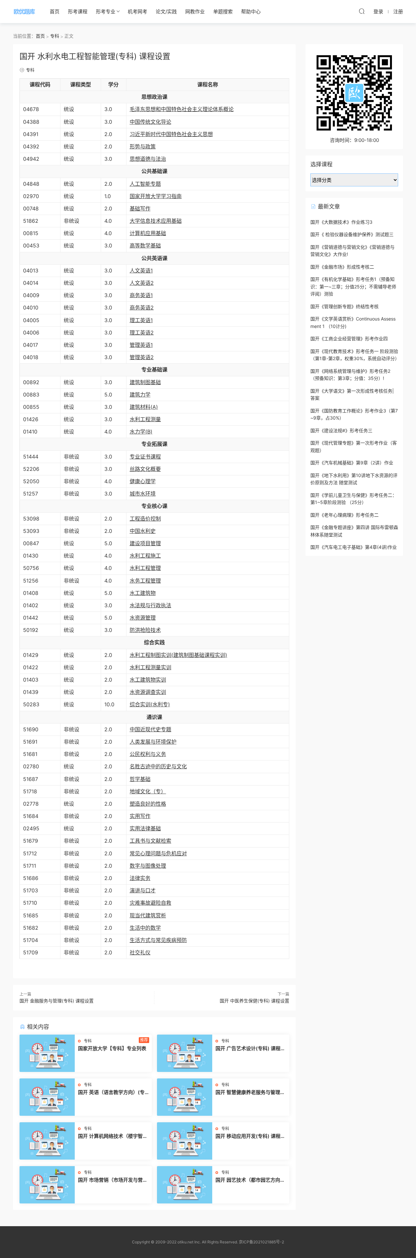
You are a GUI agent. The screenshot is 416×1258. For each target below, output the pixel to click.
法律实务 (140, 878)
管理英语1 (141, 345)
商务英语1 (141, 295)
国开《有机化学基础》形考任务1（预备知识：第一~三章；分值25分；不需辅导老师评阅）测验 (353, 286)
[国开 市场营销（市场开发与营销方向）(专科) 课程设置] (47, 1184)
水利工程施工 (145, 555)
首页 (54, 11)
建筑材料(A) (144, 407)
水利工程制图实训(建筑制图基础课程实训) (178, 655)
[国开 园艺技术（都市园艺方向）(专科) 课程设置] (184, 1184)
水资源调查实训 (148, 692)
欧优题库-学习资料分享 (24, 11)
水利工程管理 (145, 568)
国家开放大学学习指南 (156, 196)
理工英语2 (142, 332)
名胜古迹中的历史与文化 (158, 766)
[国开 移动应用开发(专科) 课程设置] (184, 1141)
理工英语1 (141, 320)
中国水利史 (143, 531)
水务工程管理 (145, 580)
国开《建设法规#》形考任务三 (341, 430)
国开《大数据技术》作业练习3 (341, 222)
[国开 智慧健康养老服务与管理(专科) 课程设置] (184, 1097)
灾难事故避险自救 (150, 902)
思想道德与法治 (148, 159)
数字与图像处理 (148, 865)
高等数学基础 (145, 245)
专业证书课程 (145, 456)
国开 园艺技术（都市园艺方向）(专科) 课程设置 (250, 1180)
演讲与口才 (143, 890)
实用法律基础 (145, 828)
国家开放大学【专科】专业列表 (112, 1048)
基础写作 (140, 208)
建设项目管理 (145, 543)
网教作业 (195, 11)
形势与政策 (143, 146)
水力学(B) (141, 431)
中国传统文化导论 (150, 122)
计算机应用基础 (148, 233)
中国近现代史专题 (150, 729)
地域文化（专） (148, 791)
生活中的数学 (145, 928)
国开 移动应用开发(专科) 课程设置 (250, 1136)
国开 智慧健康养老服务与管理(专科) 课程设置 (247, 1092)
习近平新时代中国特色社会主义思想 (171, 134)
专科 (30, 69)
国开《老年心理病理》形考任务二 (344, 515)
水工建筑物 (143, 593)
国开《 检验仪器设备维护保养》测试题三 (352, 234)
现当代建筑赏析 (148, 915)
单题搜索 (223, 11)
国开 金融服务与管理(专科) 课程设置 (57, 1000)
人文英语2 (142, 283)
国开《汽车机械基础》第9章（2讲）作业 (351, 462)
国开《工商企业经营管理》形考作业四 (349, 338)
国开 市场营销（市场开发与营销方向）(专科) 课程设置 (113, 1180)
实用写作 (140, 816)
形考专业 (105, 11)
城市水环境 (143, 493)
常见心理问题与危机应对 (158, 853)
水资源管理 (143, 617)
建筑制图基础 (145, 382)
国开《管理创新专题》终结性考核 (344, 306)
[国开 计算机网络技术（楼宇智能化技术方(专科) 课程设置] (47, 1141)
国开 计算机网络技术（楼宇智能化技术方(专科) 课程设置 (113, 1136)
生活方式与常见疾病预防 (158, 940)
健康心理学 (143, 481)
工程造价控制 (145, 518)
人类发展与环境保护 (153, 741)
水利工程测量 (145, 419)
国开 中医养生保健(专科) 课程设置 (254, 1000)
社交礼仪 (140, 952)
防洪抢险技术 (145, 630)
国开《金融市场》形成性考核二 (342, 267)
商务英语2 (142, 307)
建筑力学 (140, 394)
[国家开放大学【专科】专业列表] (47, 1053)
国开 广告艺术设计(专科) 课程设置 (250, 1048)
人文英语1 (141, 270)
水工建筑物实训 (148, 679)
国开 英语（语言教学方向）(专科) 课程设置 (111, 1092)
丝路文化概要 (145, 469)
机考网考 (137, 11)
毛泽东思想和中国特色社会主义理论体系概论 (182, 109)
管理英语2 (142, 357)
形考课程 (77, 11)
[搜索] (361, 11)
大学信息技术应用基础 (156, 221)
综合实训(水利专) (150, 704)
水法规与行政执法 (150, 605)
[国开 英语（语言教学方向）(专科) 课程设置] (47, 1097)
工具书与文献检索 (150, 840)
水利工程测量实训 (150, 667)
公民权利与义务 (148, 754)
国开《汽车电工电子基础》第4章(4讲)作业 (353, 547)
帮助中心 (251, 11)
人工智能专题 (145, 184)
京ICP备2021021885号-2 (261, 1241)
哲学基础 (140, 779)
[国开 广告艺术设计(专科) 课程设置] (184, 1053)
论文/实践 (166, 11)
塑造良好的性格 (148, 803)
